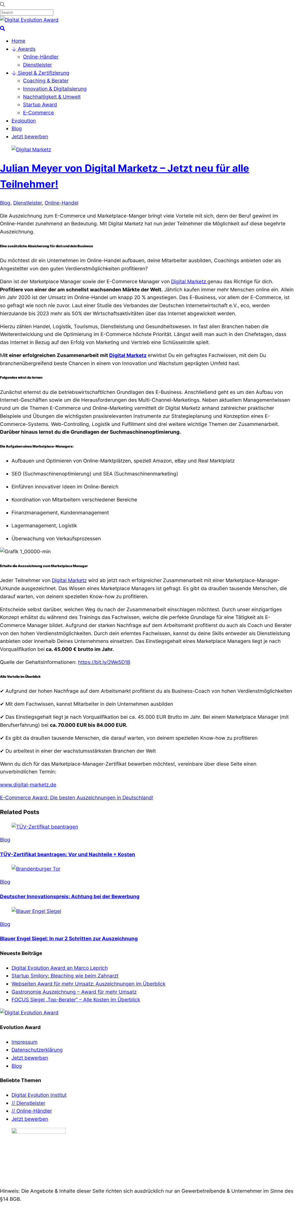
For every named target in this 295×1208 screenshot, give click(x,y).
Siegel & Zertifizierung (42, 73)
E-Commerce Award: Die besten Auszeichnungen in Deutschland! (76, 797)
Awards (25, 49)
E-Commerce (38, 113)
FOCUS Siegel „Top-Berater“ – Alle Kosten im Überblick (76, 999)
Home (18, 41)
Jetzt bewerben (30, 136)
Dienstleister (37, 65)
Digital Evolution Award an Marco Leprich (60, 968)
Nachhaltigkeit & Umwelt (52, 97)
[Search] (2, 28)
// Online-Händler (32, 1111)
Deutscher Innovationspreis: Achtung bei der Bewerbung (69, 896)
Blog (17, 128)
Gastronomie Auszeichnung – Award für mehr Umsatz (74, 992)
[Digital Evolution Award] (29, 20)
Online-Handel (61, 203)
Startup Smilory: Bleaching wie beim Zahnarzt (65, 976)
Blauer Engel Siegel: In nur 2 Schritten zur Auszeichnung (69, 938)
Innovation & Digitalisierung (55, 89)
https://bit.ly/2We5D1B (104, 662)
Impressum (24, 1042)
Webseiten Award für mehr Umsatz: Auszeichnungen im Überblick (88, 984)
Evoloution (24, 121)
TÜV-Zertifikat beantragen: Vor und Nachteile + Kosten (67, 854)
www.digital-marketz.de (28, 785)
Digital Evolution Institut (39, 1095)
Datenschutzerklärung (37, 1050)
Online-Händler (40, 57)
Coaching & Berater (46, 81)
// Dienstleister (28, 1103)
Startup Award (40, 104)
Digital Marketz (189, 281)
